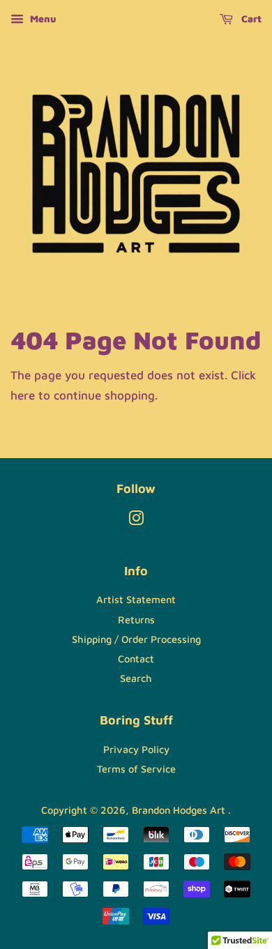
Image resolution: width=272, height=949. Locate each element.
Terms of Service (136, 769)
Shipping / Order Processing (136, 639)
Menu (41, 18)
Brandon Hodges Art (180, 810)
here (22, 395)
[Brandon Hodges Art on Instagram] (136, 520)
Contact (136, 659)
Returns (136, 619)
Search (136, 678)
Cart (250, 18)
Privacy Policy (136, 749)
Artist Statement (136, 599)
